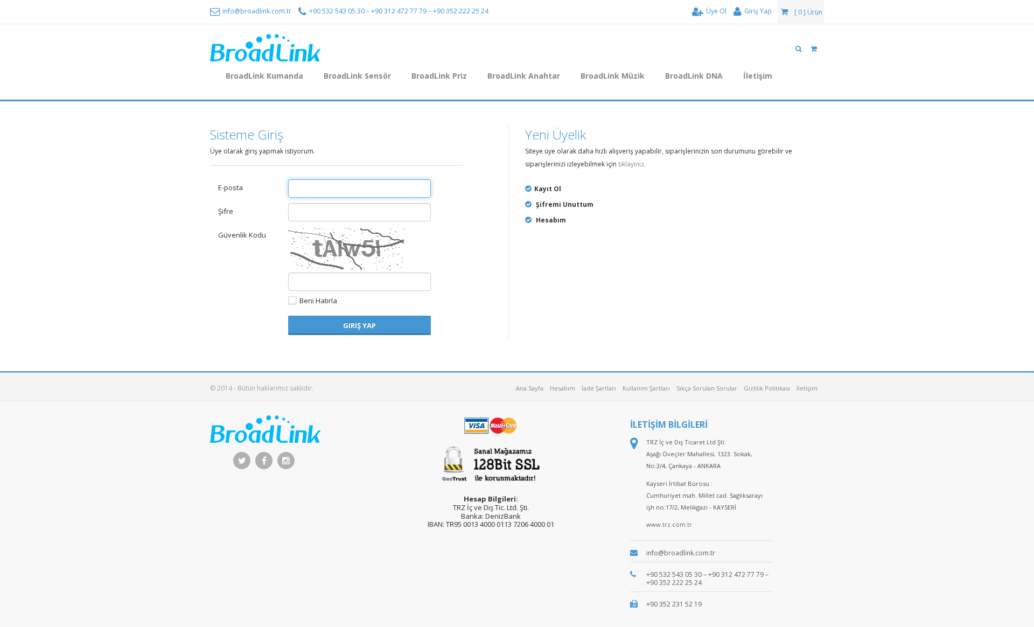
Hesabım (562, 388)
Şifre (225, 211)
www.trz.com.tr (669, 524)
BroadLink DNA (694, 76)
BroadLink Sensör (357, 76)
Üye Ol (715, 11)
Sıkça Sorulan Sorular (706, 388)
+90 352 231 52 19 (674, 604)
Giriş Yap (757, 11)
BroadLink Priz (439, 76)
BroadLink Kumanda (264, 76)
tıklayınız (631, 164)
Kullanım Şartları (646, 388)
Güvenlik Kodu (242, 235)
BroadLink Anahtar (523, 76)
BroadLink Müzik (613, 76)
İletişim (757, 76)
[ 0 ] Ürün (807, 12)
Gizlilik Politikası (767, 388)
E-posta (230, 187)
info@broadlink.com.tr (256, 11)
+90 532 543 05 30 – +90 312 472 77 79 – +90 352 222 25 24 (398, 11)
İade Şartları (599, 388)
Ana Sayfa (529, 388)
